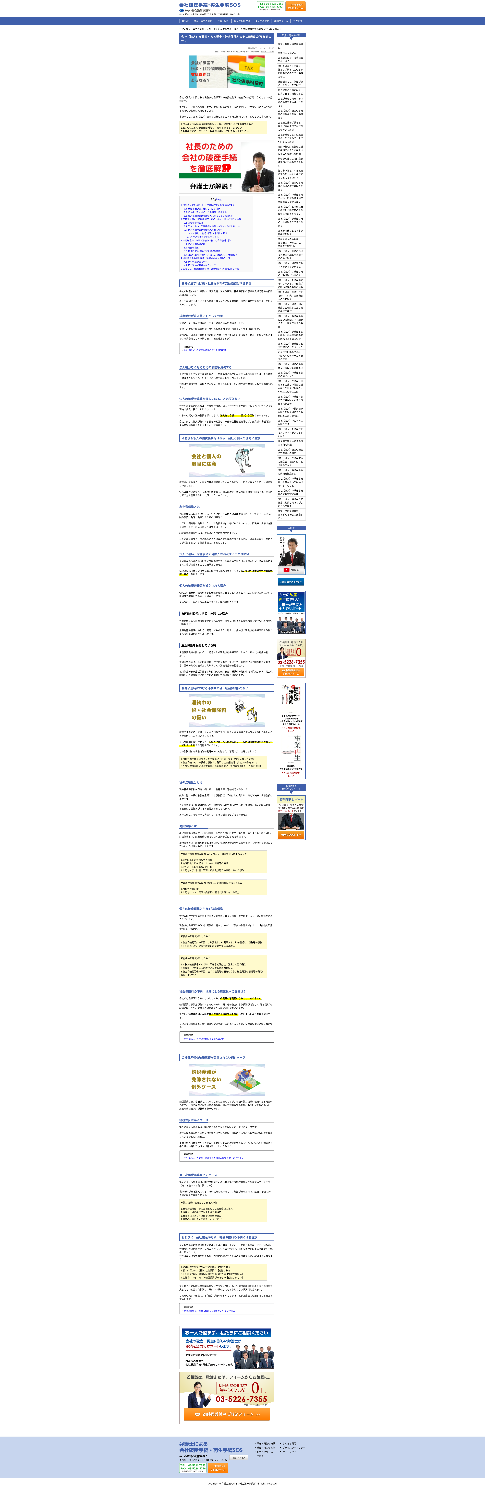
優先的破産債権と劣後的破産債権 (202, 251)
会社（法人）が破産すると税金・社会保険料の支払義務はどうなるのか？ (290, 335)
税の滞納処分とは (194, 243)
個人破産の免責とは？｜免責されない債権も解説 (290, 91)
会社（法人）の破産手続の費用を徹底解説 (290, 471)
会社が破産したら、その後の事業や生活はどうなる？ (290, 102)
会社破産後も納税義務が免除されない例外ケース (205, 258)
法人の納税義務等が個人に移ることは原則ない (208, 215)
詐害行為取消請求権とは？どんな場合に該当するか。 (290, 514)
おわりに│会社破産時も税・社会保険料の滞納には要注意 (210, 268)
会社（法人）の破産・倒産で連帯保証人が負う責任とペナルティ (215, 1157)
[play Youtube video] (226, 167)
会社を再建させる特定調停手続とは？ (290, 232)
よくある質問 (262, 21)
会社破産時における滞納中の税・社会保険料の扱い (206, 240)
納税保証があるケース (197, 261)
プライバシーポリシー (294, 1447)
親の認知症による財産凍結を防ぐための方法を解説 (290, 162)
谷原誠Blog (291, 582)
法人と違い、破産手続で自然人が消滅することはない (212, 226)
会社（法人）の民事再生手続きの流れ (290, 422)
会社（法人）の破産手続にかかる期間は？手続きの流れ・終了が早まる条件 (290, 321)
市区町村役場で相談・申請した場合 (207, 233)
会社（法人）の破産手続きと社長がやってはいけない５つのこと (290, 482)
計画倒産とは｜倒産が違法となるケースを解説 (290, 83)
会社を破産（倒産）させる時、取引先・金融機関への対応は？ (290, 295)
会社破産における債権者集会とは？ (290, 59)
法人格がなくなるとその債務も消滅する (205, 212)
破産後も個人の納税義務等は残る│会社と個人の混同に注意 (211, 219)
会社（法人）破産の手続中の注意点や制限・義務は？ (290, 114)
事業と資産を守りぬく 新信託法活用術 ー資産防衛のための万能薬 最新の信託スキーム (291, 719)
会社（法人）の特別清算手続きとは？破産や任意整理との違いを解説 (290, 412)
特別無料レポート (291, 817)
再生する (291, 554)
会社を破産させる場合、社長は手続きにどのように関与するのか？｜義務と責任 (290, 71)
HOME (185, 21)
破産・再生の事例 (266, 1447)
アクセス (297, 21)
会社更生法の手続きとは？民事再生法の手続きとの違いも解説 (290, 126)
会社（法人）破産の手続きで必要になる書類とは (290, 365)
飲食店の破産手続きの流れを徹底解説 (290, 442)
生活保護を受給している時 (203, 236)
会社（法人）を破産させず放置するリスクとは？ (290, 345)
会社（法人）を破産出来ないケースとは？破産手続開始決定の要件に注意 (290, 283)
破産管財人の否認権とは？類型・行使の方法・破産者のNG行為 (290, 242)
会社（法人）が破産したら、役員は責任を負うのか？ (290, 222)
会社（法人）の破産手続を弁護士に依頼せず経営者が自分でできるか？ (290, 198)
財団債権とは (192, 247)
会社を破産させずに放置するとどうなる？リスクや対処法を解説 (290, 138)
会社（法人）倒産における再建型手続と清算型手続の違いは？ (290, 254)
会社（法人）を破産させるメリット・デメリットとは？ (290, 432)
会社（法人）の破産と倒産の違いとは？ (290, 374)
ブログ (260, 1456)
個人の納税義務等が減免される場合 (203, 229)
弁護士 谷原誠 (267, 51)
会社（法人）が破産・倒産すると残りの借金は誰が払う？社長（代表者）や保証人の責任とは (290, 386)
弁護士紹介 (223, 21)
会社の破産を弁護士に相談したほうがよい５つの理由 (209, 1310)
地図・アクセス (238, 1457)
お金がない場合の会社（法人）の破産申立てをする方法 (290, 355)
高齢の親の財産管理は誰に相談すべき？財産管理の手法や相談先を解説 (290, 150)
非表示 (219, 199)
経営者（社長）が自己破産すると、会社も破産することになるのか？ (290, 174)
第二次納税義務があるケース (200, 265)
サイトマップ (289, 1452)
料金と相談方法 (242, 21)
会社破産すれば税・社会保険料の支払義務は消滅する (208, 205)
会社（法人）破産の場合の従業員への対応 (204, 1038)
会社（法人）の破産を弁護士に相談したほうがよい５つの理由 (290, 502)
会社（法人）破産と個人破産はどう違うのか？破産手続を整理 (290, 307)
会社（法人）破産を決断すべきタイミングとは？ (290, 264)
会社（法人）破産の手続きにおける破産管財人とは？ (290, 186)
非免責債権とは (193, 222)
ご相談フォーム (295, 6)
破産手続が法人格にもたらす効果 (202, 208)
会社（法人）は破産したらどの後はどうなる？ (290, 273)
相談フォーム (281, 21)
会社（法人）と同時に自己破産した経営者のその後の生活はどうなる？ (290, 210)
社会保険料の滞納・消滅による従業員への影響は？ (210, 254)
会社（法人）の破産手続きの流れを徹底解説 (205, 350)
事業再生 (291, 767)
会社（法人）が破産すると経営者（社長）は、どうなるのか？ (290, 461)
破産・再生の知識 (203, 21)
